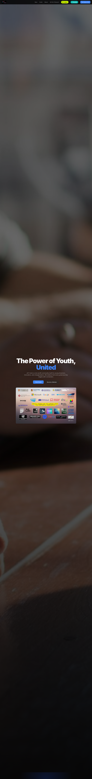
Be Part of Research (54, 2)
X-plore (65, 2)
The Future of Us (85, 2)
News (36, 2)
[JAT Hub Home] (4, 2)
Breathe (75, 2)
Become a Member (52, 382)
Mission (46, 2)
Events (40, 2)
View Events (38, 382)
